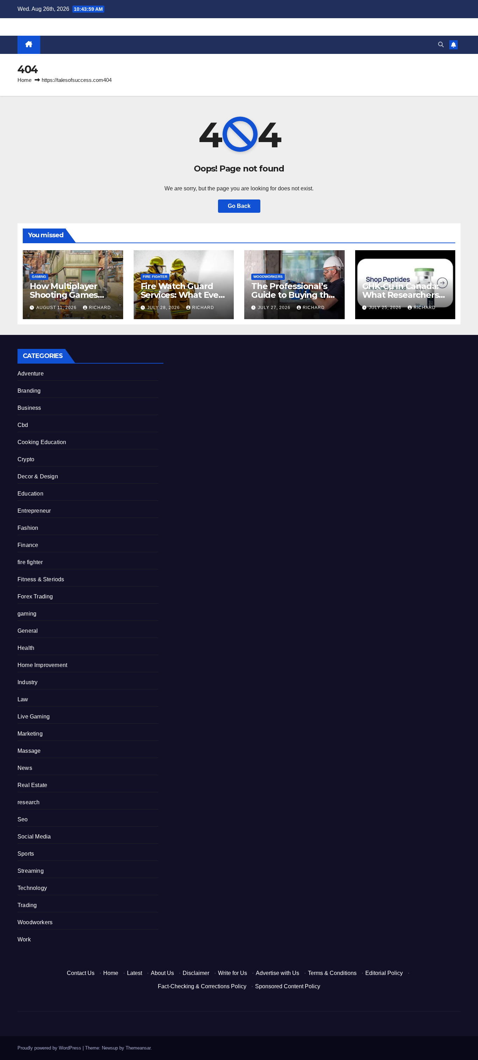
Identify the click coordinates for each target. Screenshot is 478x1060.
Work (24, 939)
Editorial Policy (384, 973)
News (24, 768)
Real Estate (32, 785)
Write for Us (232, 973)
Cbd (22, 425)
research (28, 802)
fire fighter (155, 277)
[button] (441, 45)
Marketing (30, 734)
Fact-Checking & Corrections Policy (202, 986)
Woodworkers (268, 277)
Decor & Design (37, 476)
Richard (100, 307)
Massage (29, 751)
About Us (162, 973)
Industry (27, 682)
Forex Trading (35, 596)
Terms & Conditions (332, 973)
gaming (39, 277)
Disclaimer (196, 973)
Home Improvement (42, 665)
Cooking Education (41, 442)
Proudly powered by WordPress (50, 1048)
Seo (22, 819)
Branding (29, 391)
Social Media (34, 837)
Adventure (30, 374)
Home (24, 80)
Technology (32, 888)
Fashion (27, 528)
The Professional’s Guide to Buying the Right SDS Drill (292, 295)
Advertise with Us (277, 973)
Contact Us (80, 973)
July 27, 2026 (275, 307)
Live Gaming (33, 716)
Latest (134, 973)
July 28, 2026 (164, 307)
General (27, 631)
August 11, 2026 (57, 307)
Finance (27, 545)
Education (30, 494)
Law (22, 699)
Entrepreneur (34, 511)
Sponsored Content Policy (287, 986)
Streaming (30, 871)
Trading (27, 905)
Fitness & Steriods (40, 579)
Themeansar (138, 1048)
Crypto (25, 459)
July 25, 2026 (386, 307)
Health (25, 648)
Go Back (239, 206)
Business (29, 408)
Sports (25, 854)
